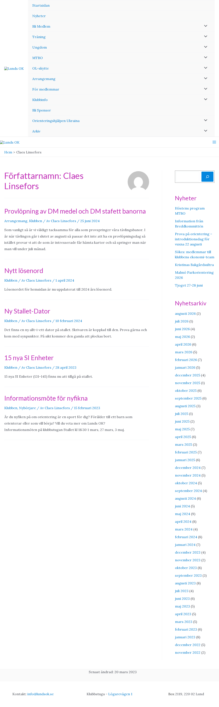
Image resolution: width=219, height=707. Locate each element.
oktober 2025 (186, 390)
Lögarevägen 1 (120, 694)
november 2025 (187, 383)
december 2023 (187, 552)
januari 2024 (185, 544)
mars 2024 (183, 529)
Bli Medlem (41, 26)
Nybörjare (27, 408)
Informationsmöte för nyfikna (46, 398)
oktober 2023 (186, 568)
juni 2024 (182, 506)
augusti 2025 (185, 406)
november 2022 (187, 652)
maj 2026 (182, 336)
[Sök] (207, 176)
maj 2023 (182, 606)
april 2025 (183, 437)
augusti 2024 (185, 498)
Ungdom (39, 47)
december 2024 (188, 467)
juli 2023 (181, 591)
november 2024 (188, 475)
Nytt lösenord (23, 270)
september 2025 (188, 398)
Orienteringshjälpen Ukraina (56, 121)
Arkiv (36, 131)
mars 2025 (183, 444)
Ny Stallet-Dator (27, 311)
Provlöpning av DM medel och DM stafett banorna (75, 211)
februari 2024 (186, 537)
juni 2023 (182, 598)
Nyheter (39, 16)
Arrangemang (43, 79)
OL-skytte (40, 68)
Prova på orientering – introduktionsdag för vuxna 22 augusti (193, 239)
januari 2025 (185, 460)
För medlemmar (45, 89)
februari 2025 (186, 452)
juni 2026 (182, 329)
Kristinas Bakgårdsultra (194, 265)
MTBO (37, 58)
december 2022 (187, 645)
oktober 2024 (186, 483)
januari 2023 (185, 637)
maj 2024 (182, 514)
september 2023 (188, 575)
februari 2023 (186, 629)
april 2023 (183, 614)
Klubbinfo (40, 100)
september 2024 (188, 491)
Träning (39, 37)
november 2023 (187, 560)
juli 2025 (181, 413)
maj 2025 (182, 429)
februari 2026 (186, 360)
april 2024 (183, 521)
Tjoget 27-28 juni (189, 285)
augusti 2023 (185, 583)
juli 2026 (181, 321)
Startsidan (41, 5)
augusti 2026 (185, 313)
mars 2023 (183, 621)
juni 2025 (182, 421)
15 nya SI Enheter (29, 357)
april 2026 (183, 344)
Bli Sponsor (41, 110)
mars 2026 (183, 352)
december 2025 (187, 375)
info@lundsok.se (40, 694)
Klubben (35, 221)
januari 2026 (185, 367)
